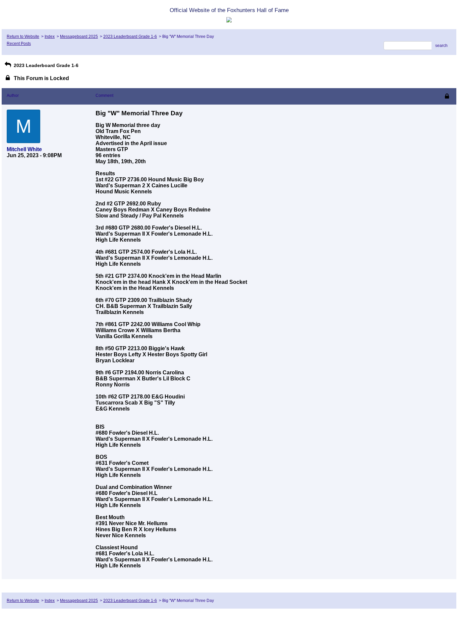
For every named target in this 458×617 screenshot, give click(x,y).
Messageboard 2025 (79, 36)
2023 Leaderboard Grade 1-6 (130, 36)
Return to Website (23, 36)
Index (50, 36)
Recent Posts (19, 43)
